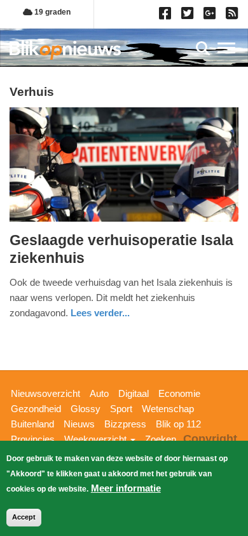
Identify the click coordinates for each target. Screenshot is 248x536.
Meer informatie (126, 488)
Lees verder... (100, 312)
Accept (24, 517)
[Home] (65, 50)
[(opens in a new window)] (167, 15)
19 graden (51, 12)
